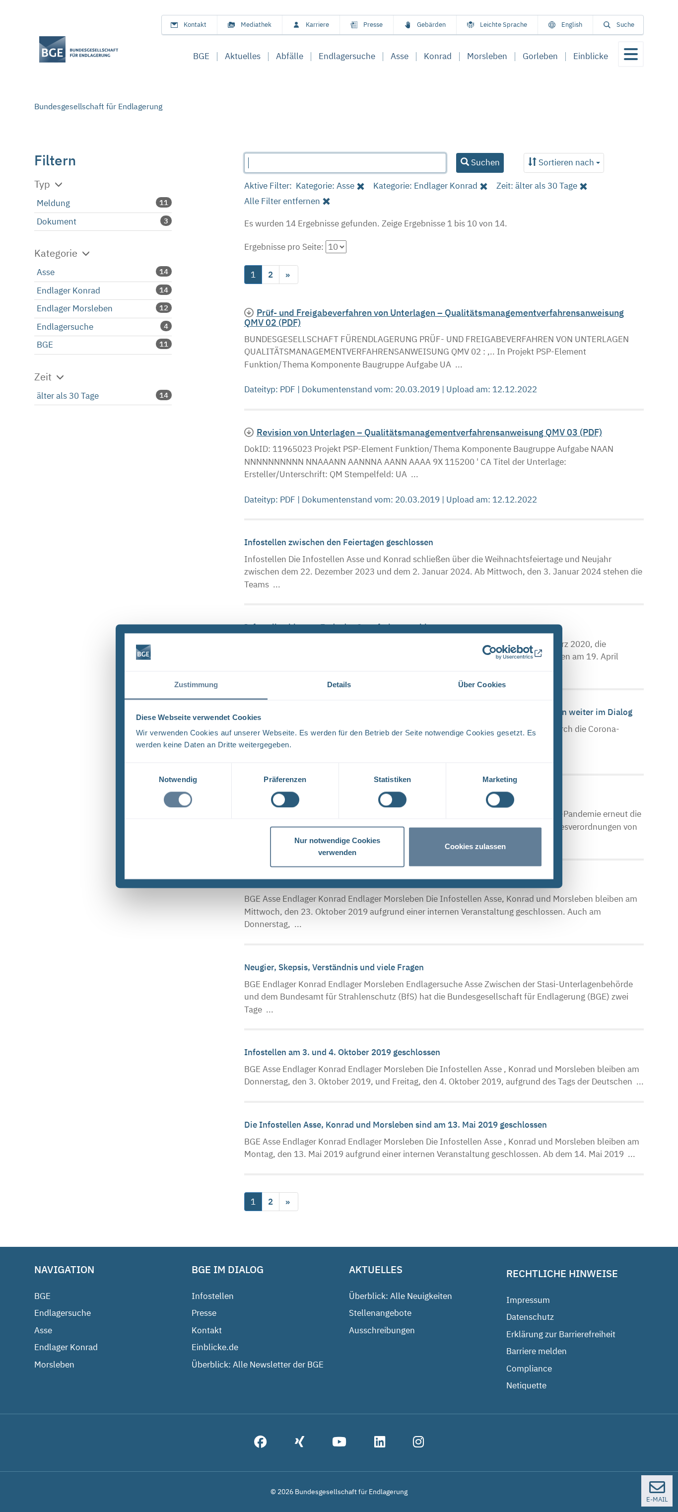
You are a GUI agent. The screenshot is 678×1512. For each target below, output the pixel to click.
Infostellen (213, 1296)
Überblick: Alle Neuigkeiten (400, 1296)
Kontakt (195, 24)
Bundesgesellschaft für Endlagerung (98, 106)
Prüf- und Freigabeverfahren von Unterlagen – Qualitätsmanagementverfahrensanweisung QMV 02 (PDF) (434, 317)
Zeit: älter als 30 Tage (536, 185)
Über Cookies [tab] (482, 685)
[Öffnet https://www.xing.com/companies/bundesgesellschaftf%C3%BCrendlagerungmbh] (299, 1443)
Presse (373, 24)
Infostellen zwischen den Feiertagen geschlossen (339, 542)
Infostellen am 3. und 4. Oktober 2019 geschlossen (343, 1052)
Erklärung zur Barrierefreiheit (560, 1334)
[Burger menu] (631, 54)
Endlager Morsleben (75, 308)
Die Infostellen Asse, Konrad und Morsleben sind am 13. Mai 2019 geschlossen (396, 1124)
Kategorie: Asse (325, 185)
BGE (45, 344)
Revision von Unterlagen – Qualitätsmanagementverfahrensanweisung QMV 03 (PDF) (429, 432)
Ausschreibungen (382, 1330)
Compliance (529, 1368)
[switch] (285, 799)
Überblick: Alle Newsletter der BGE (258, 1364)
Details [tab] (339, 685)
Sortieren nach (566, 162)
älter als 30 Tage (68, 395)
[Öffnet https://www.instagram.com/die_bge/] (418, 1443)
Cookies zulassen (475, 847)
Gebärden (431, 24)
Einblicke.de (215, 1347)
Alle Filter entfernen (282, 201)
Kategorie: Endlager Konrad (425, 185)
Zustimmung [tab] (196, 685)
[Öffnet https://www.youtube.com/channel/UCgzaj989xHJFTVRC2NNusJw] (339, 1443)
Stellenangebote (380, 1312)
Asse (46, 272)
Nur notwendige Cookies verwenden (337, 847)
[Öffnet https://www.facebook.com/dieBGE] (261, 1443)
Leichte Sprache (503, 24)
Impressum (528, 1300)
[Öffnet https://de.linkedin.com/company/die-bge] (380, 1443)
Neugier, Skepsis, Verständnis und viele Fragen (335, 967)
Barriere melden (536, 1351)
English (571, 24)
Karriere (317, 24)
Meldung (53, 203)
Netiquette (526, 1385)
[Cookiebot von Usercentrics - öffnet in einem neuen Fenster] (499, 652)
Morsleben (54, 1364)
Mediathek (256, 24)
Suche (625, 24)
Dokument (56, 221)
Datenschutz (530, 1316)
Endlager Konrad (68, 290)
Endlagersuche (65, 326)
